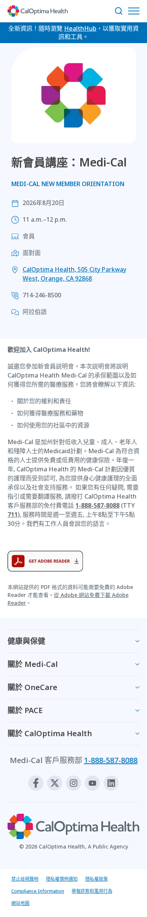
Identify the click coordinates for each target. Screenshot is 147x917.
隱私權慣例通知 (62, 879)
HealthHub (80, 28)
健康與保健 (26, 641)
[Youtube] (92, 783)
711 (13, 514)
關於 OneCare (32, 687)
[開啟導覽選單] (135, 11)
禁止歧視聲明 (24, 879)
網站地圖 (20, 903)
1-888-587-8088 (97, 505)
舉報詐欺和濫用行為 (92, 891)
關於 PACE (25, 710)
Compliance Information (37, 891)
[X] (54, 783)
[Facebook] (35, 783)
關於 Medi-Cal (33, 664)
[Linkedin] (111, 783)
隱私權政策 (96, 879)
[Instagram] (73, 783)
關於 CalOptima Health (50, 733)
